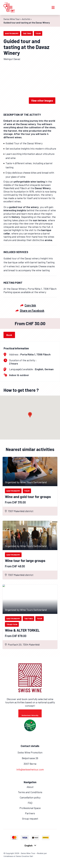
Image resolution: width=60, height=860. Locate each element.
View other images (42, 100)
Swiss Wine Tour (11, 19)
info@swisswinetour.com (30, 769)
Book (9, 335)
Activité (26, 19)
